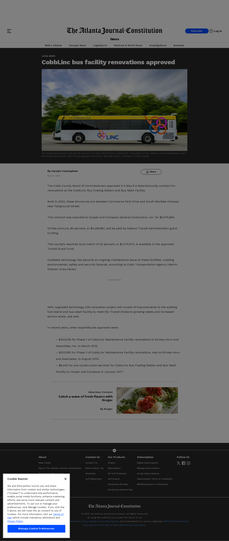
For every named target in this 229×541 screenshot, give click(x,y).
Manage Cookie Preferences (36, 528)
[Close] (65, 479)
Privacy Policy (15, 521)
